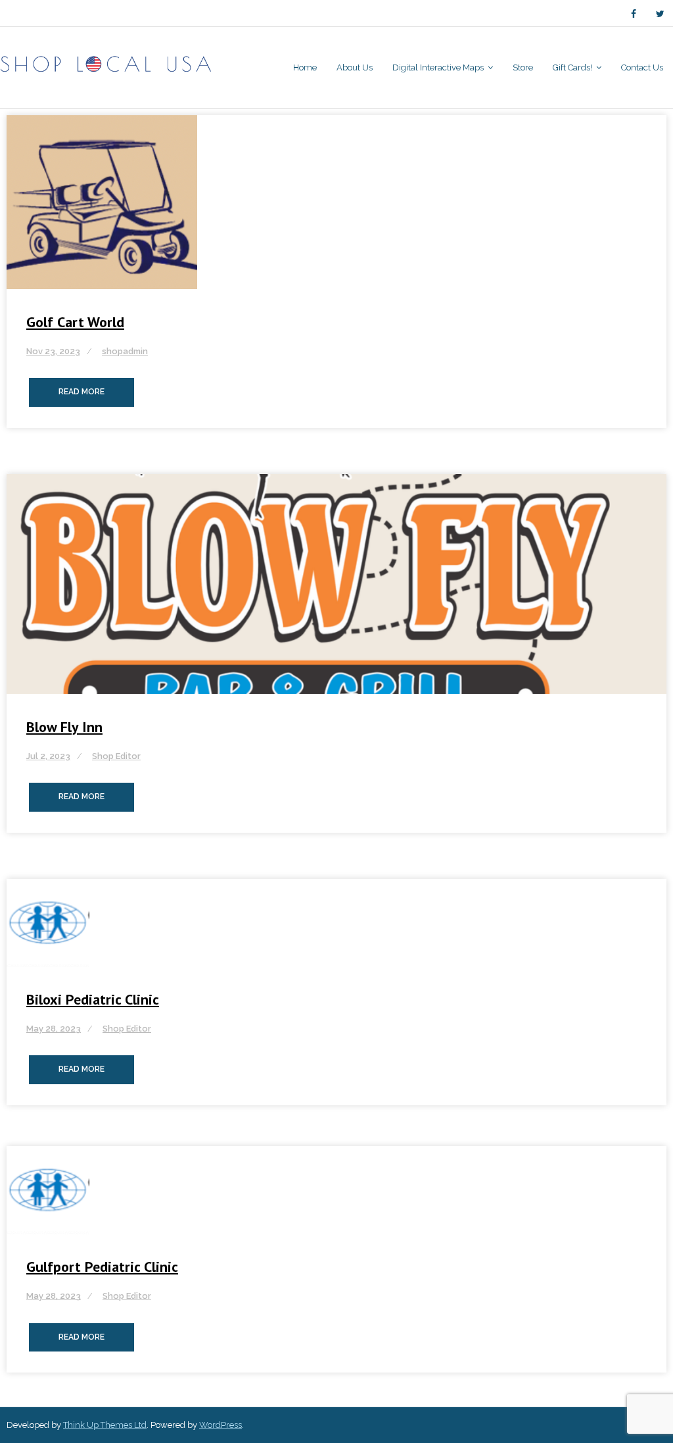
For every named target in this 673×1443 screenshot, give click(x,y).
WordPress (220, 1425)
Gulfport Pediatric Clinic (102, 1266)
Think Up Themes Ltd (105, 1425)
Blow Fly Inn (64, 727)
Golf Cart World (75, 322)
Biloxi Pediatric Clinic (92, 999)
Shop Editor (116, 756)
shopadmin (125, 351)
